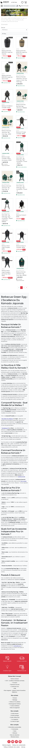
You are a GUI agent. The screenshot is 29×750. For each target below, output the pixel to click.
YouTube (12, 741)
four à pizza (23, 481)
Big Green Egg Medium (7, 418)
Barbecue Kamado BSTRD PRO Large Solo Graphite (7, 52)
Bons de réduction (15, 735)
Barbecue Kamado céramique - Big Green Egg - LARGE (6, 132)
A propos (15, 682)
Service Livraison (15, 678)
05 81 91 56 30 (24, 6)
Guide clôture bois (14, 717)
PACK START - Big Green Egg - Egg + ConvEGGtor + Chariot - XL (21, 188)
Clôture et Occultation (15, 701)
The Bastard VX (5, 428)
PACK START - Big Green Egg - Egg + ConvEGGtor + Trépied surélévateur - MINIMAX (7, 218)
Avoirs (15, 731)
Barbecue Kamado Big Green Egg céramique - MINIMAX (21, 106)
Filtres (4, 33)
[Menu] (2, 5)
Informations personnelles (15, 727)
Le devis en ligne (15, 721)
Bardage (15, 700)
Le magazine (15, 719)
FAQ (15, 688)
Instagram (20, 741)
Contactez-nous (17, 646)
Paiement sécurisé (15, 684)
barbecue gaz (21, 476)
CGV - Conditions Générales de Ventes (15, 680)
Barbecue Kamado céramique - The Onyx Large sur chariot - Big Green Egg (21, 79)
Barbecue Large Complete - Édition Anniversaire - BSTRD (6, 158)
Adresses (15, 733)
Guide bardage (15, 715)
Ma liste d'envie (15, 737)
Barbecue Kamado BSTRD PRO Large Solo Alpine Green (7, 77)
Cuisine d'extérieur (15, 705)
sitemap (23, 747)
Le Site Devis (14, 2)
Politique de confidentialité (19, 745)
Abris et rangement (15, 707)
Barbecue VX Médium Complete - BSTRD (7, 106)
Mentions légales (6, 745)
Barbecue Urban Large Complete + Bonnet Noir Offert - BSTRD (6, 273)
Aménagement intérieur (15, 703)
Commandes (15, 729)
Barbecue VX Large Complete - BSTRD (21, 132)
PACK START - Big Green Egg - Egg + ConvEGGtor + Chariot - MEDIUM (21, 161)
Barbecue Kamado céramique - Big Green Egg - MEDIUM (21, 273)
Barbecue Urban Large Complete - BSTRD (6, 247)
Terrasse (15, 698)
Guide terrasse (14, 713)
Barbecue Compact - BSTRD (21, 215)
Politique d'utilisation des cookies (12, 747)
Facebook (9, 741)
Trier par (3, 27)
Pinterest (16, 741)
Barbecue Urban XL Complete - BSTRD (21, 246)
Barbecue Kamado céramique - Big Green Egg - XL (6, 187)
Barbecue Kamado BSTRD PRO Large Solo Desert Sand (21, 52)
